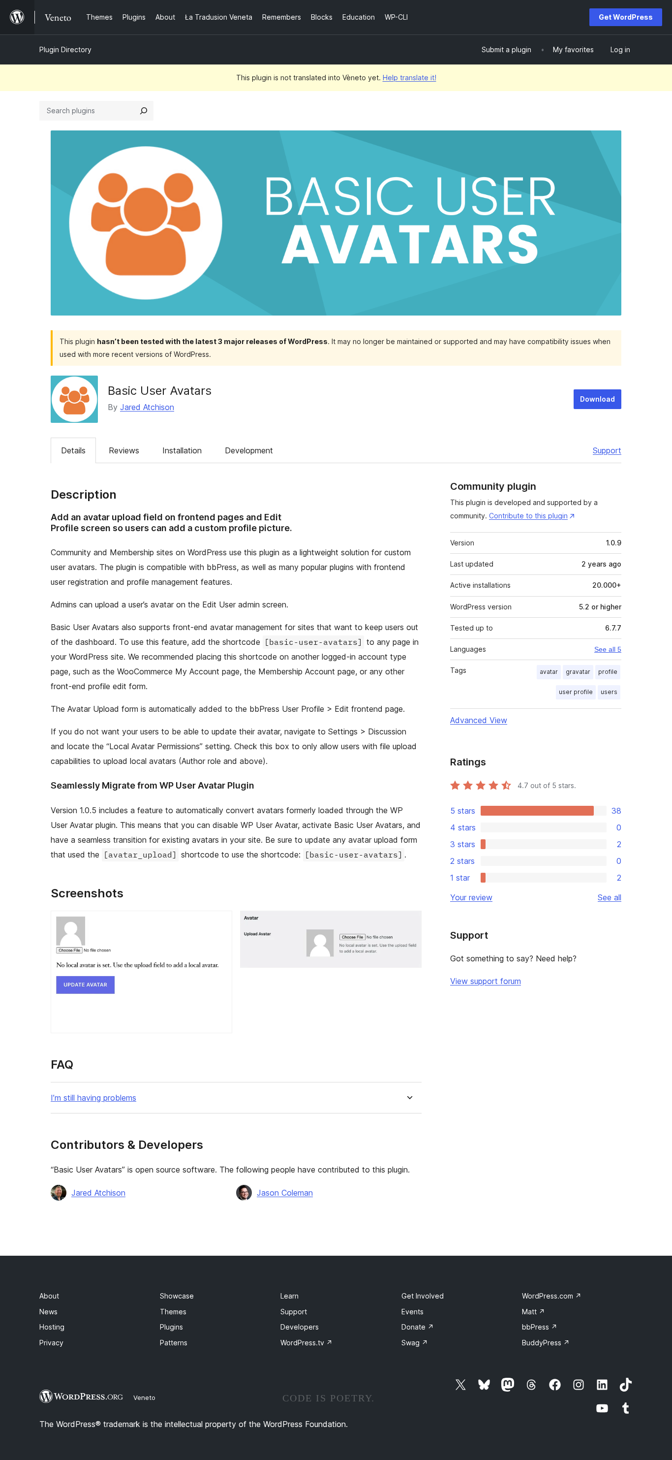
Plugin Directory (65, 49)
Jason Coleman (285, 1193)
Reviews (124, 450)
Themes (173, 1311)
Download (597, 399)
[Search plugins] (143, 111)
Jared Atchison (147, 407)
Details (73, 450)
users (609, 692)
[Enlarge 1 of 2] (219, 924)
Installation (182, 450)
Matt (533, 1311)
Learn (289, 1296)
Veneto (144, 1397)
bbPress (539, 1327)
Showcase (177, 1296)
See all (609, 897)
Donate (417, 1327)
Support (607, 450)
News (48, 1311)
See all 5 (607, 649)
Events (412, 1311)
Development (249, 450)
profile (607, 671)
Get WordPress (626, 17)
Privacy (51, 1342)
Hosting (51, 1327)
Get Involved (422, 1296)
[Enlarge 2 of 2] (408, 924)
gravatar (578, 671)
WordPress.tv (306, 1342)
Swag (414, 1342)
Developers (299, 1327)
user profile (576, 692)
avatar (549, 671)
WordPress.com (551, 1296)
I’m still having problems (93, 1098)
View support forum (485, 981)
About (49, 1296)
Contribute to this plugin (528, 515)
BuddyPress (546, 1342)
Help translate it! (409, 77)
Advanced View (478, 720)
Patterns (173, 1342)
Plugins (171, 1327)
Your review (471, 897)
